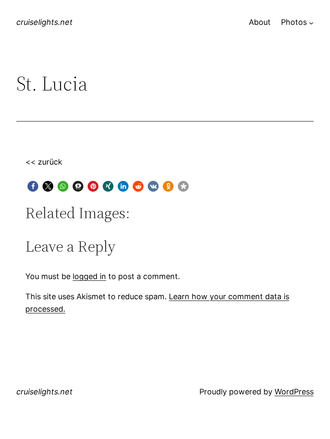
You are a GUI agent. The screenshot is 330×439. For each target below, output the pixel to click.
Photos (294, 22)
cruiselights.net (44, 22)
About (260, 22)
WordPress (294, 391)
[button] (33, 186)
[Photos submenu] (311, 22)
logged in (89, 276)
